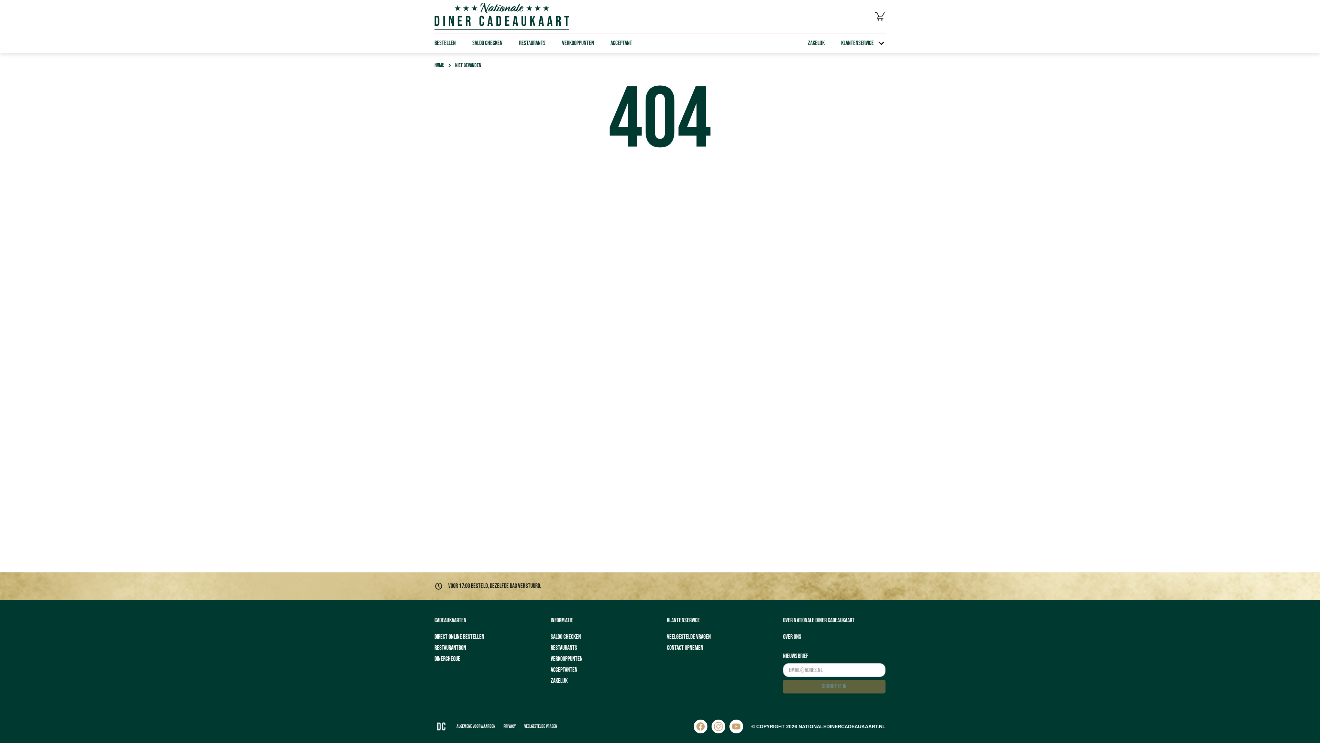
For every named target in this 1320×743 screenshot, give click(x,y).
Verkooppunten (578, 43)
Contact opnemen (685, 648)
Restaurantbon (450, 648)
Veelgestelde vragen (689, 636)
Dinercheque (447, 659)
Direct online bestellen (459, 636)
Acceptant (621, 43)
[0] (880, 16)
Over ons (792, 636)
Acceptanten (564, 670)
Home (439, 65)
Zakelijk (816, 43)
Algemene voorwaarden (475, 726)
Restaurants (532, 43)
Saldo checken (487, 43)
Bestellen (445, 43)
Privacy (510, 726)
